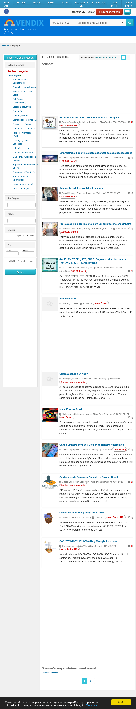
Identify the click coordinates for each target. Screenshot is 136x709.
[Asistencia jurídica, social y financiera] (50, 194)
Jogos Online (7, 4)
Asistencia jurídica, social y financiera (81, 188)
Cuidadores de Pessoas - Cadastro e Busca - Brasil (88, 477)
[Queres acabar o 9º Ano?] (50, 379)
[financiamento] (50, 304)
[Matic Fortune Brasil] (50, 415)
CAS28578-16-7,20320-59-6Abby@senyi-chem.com (88, 541)
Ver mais (91, 705)
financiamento (67, 298)
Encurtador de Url (81, 4)
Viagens (65, 2)
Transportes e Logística (24, 184)
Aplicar (20, 272)
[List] (123, 57)
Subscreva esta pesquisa (20, 57)
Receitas (21, 2)
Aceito (121, 702)
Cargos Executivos (22, 106)
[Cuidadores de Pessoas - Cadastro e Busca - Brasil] (50, 482)
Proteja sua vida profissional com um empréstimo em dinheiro (95, 223)
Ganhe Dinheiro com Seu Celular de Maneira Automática (91, 444)
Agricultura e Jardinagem (24, 87)
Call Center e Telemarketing (19, 100)
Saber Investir (114, 4)
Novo (31, 261)
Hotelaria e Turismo (22, 148)
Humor (51, 2)
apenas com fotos (25, 236)
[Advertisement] (20, 328)
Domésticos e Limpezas (24, 128)
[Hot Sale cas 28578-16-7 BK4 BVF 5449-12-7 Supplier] (50, 123)
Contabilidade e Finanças (25, 119)
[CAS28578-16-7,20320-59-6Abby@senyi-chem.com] (50, 546)
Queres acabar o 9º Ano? (73, 373)
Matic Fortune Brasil (71, 409)
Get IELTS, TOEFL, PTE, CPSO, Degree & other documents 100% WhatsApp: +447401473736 (93, 261)
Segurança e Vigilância (24, 172)
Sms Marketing (98, 2)
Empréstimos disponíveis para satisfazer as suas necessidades (95, 152)
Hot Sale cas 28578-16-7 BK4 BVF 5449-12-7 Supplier (89, 117)
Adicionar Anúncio (110, 11)
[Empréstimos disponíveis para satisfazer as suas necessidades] (50, 158)
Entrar (77, 11)
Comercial (17, 111)
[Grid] (128, 57)
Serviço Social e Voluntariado (20, 178)
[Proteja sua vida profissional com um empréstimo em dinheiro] (50, 229)
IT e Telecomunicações (24, 152)
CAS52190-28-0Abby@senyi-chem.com (81, 512)
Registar (90, 11)
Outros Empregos (21, 188)
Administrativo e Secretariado (20, 81)
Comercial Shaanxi (50, 672)
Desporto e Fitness (22, 124)
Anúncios (37, 2)
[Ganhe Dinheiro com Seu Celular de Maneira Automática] (50, 450)
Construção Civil (20, 115)
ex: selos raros (60, 22)
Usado (23, 261)
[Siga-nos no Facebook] (6, 11)
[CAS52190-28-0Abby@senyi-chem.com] (50, 518)
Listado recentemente (105, 57)
